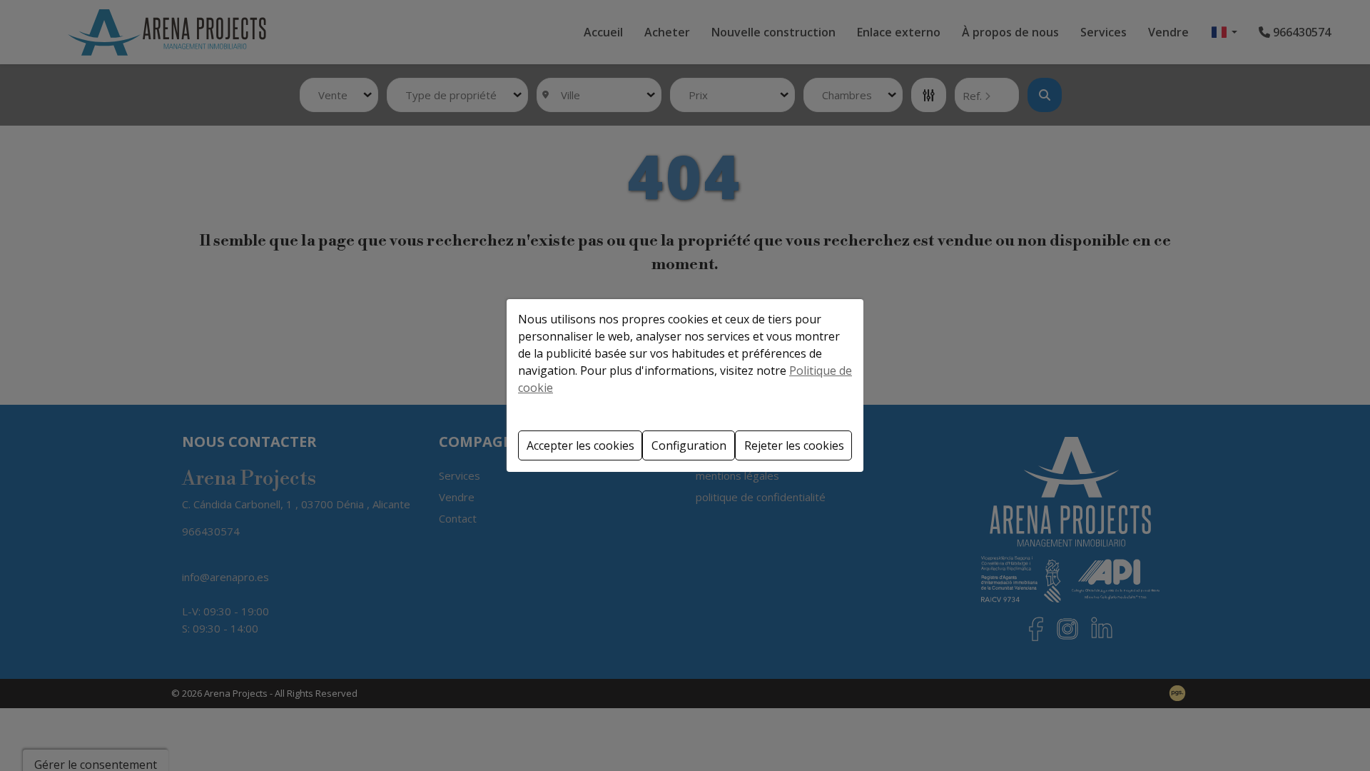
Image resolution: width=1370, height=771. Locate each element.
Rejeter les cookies (794, 445)
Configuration (688, 445)
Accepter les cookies (580, 445)
